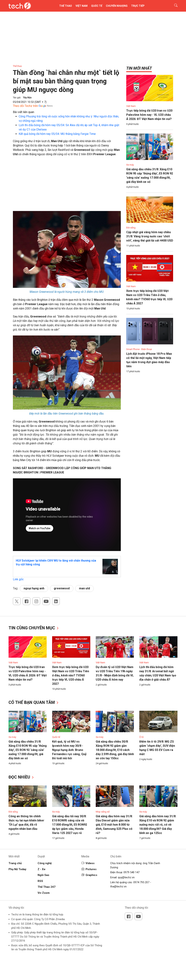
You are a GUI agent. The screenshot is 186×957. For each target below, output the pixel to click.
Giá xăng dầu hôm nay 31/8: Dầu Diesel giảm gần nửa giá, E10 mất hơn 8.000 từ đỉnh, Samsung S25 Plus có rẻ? (114, 825)
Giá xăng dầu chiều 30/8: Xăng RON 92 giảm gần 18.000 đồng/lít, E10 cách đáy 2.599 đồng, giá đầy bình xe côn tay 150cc (115, 750)
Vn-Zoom (44, 892)
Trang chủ (15, 863)
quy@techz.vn (126, 877)
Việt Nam (82, 5)
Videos (90, 863)
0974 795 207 (141, 882)
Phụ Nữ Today (17, 869)
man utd (84, 588)
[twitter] (17, 601)
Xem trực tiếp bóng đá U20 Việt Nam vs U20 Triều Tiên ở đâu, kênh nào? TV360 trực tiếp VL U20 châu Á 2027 (70, 675)
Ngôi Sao (43, 875)
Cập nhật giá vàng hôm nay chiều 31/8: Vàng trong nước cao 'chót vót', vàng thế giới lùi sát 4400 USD (149, 236)
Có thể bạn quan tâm (32, 702)
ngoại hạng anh (34, 588)
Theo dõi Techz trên (25, 106)
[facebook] (26, 601)
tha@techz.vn (118, 886)
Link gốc (18, 579)
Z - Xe (41, 869)
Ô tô (141, 737)
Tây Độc (27, 97)
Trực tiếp (138, 5)
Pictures (91, 869)
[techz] (20, 5)
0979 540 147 (132, 872)
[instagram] (36, 601)
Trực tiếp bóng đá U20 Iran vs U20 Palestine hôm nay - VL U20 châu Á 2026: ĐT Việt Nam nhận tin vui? (149, 115)
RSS (40, 881)
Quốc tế (96, 5)
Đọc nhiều (20, 777)
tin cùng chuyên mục (32, 628)
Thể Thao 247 (46, 886)
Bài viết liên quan (23, 112)
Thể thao (65, 5)
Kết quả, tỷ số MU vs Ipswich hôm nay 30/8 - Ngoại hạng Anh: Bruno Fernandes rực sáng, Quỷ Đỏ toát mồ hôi (69, 750)
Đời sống (131, 227)
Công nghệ (45, 863)
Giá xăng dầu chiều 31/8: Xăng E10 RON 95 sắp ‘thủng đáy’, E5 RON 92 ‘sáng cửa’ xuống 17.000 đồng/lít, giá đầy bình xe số (28, 750)
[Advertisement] (67, 185)
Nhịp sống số (103, 811)
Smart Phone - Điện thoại (139, 349)
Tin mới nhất (139, 68)
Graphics (91, 875)
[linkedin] (56, 601)
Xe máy (130, 164)
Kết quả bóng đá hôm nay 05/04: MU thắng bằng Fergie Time (57, 134)
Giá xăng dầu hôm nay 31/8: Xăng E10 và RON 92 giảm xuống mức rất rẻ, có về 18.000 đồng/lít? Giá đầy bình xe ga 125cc (157, 825)
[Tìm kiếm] (173, 6)
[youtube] (46, 601)
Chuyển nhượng (117, 5)
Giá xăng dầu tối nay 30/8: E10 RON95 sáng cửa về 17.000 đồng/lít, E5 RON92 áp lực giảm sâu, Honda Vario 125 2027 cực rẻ (69, 825)
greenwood (62, 588)
